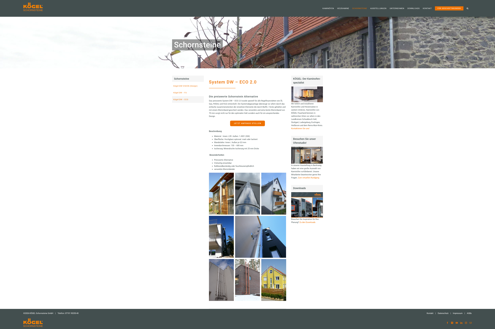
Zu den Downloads (307, 222)
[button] (467, 8)
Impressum (458, 313)
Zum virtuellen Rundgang (308, 178)
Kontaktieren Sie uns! (300, 128)
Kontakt (430, 313)
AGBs (469, 313)
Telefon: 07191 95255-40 (68, 313)
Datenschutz (443, 313)
